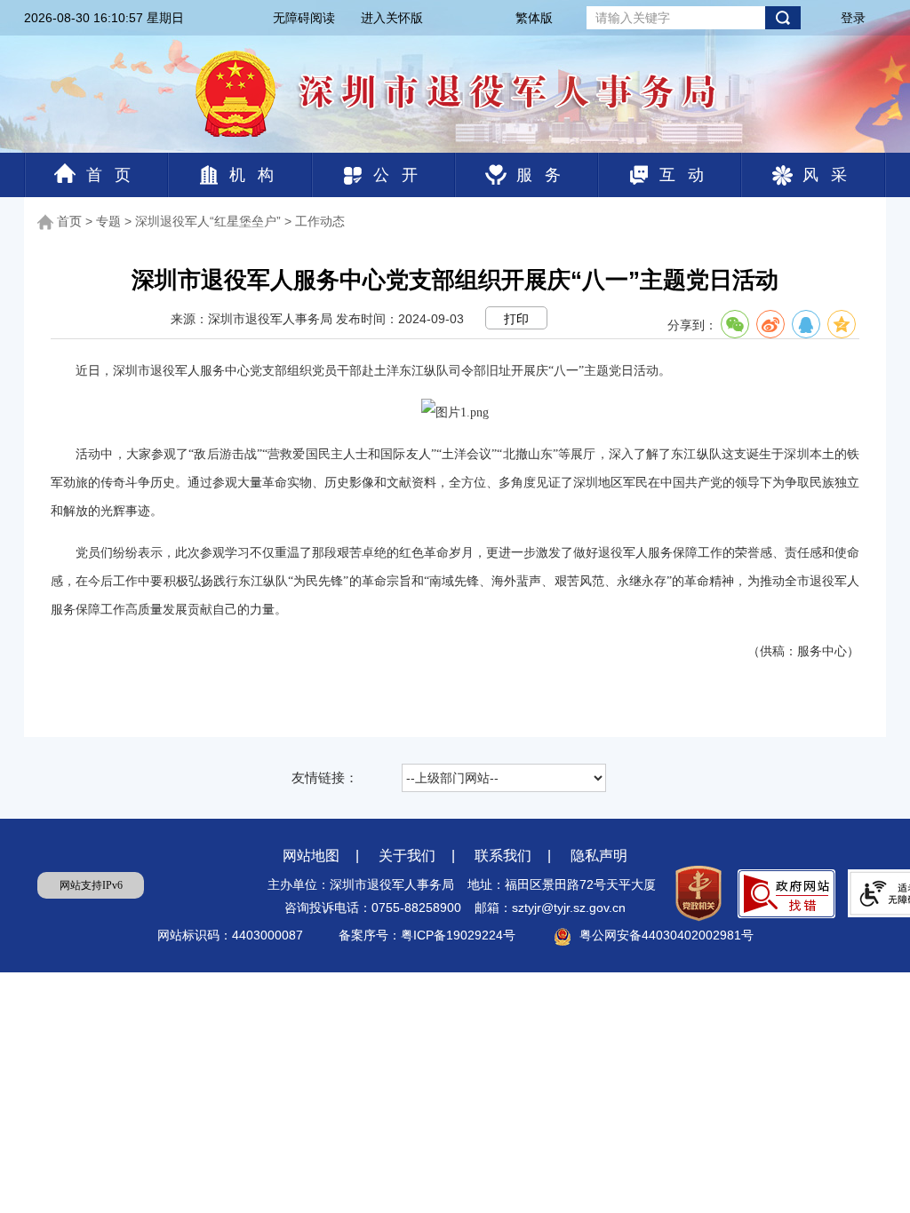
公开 (401, 175)
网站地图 (311, 855)
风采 (830, 175)
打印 (516, 319)
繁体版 (534, 18)
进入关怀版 (392, 18)
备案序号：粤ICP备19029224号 (429, 935)
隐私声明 (599, 855)
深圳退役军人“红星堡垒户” (208, 221)
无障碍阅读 (304, 18)
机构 (257, 175)
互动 (687, 175)
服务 (544, 175)
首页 (114, 175)
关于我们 (407, 855)
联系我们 (503, 855)
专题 (108, 221)
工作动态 (320, 221)
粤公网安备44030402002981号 (666, 935)
